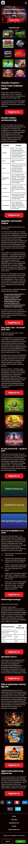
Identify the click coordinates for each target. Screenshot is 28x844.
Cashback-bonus (14, 505)
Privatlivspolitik (14, 829)
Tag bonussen (14, 20)
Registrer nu (14, 112)
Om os (14, 816)
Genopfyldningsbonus (14, 521)
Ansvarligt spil (14, 823)
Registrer (20, 841)
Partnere (14, 820)
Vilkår (14, 826)
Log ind (7, 841)
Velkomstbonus (14, 488)
